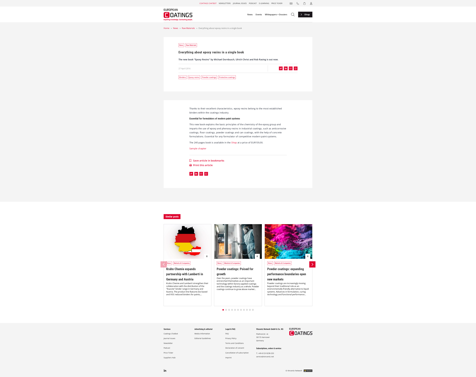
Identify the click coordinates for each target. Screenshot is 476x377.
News (250, 14)
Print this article (203, 165)
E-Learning (264, 3)
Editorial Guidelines (202, 338)
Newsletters (225, 3)
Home (166, 28)
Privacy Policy (230, 338)
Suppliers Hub (170, 357)
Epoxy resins (194, 77)
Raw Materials (188, 28)
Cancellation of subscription (237, 353)
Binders (182, 77)
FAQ (227, 333)
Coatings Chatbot (208, 3)
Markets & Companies (182, 263)
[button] (226, 310)
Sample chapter (197, 148)
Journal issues (240, 3)
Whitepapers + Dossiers (276, 14)
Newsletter (168, 343)
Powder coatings (209, 77)
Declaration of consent (234, 348)
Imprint (228, 357)
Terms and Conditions (234, 343)
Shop (307, 14)
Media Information (202, 333)
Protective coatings (227, 77)
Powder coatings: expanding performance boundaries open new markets (286, 274)
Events (259, 14)
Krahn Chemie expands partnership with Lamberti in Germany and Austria (184, 274)
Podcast (253, 3)
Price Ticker (276, 3)
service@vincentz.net (265, 356)
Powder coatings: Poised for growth (235, 271)
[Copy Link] (281, 68)
